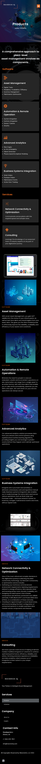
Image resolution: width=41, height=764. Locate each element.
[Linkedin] (3, 760)
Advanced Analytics (15, 142)
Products (6, 700)
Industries (6, 704)
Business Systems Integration (20, 171)
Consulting (11, 235)
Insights (6, 721)
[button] (38, 6)
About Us (6, 717)
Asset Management (15, 83)
